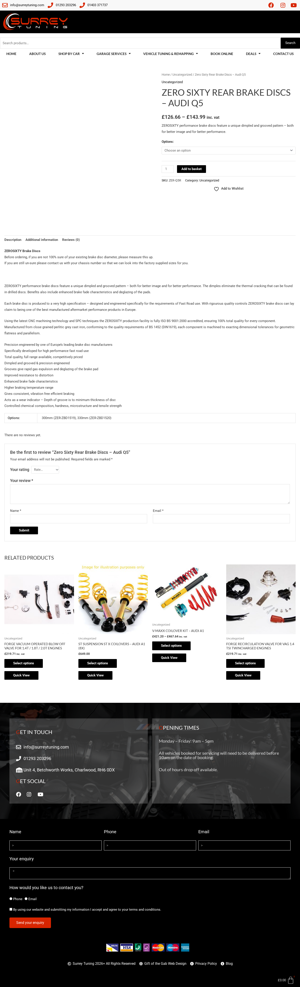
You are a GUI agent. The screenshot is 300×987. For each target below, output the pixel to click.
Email (158, 511)
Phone (110, 831)
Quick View (21, 675)
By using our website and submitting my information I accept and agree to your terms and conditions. (87, 910)
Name (15, 511)
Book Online (222, 54)
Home (11, 54)
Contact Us (283, 54)
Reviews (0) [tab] (71, 240)
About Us (37, 54)
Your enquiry (21, 858)
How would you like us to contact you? (46, 887)
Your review (21, 480)
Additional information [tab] (41, 240)
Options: (168, 142)
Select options (23, 663)
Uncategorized (182, 74)
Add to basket (191, 169)
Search (290, 43)
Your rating (19, 469)
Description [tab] (12, 240)
